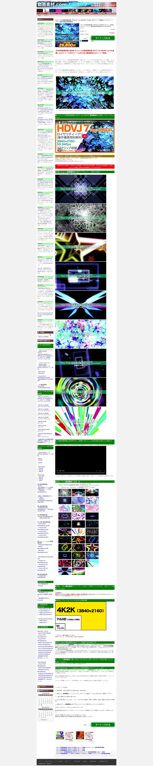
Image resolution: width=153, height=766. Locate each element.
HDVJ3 (41, 477)
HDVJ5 (41, 470)
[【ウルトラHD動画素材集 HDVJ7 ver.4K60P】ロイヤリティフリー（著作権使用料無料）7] (80, 377)
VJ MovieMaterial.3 (44, 610)
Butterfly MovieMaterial (44, 652)
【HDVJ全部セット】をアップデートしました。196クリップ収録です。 (45, 247)
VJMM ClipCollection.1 (45, 614)
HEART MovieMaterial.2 (45, 642)
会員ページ (72, 13)
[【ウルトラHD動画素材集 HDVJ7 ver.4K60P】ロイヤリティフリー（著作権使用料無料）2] (80, 232)
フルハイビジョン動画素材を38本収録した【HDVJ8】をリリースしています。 (45, 91)
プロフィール (79, 707)
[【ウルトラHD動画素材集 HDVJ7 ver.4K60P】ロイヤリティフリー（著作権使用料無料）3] (80, 261)
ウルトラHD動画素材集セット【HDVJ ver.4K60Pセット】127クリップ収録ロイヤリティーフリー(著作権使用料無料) (83, 753)
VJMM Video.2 (43, 620)
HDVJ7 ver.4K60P (43, 409)
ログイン (46, 15)
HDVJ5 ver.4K (42, 421)
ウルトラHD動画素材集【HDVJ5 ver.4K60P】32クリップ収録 (70, 750)
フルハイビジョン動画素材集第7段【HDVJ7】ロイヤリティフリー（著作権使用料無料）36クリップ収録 (80, 752)
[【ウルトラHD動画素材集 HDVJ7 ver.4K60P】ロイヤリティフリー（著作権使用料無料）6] (80, 348)
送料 (62, 716)
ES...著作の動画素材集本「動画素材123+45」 (45, 280)
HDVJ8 (40, 460)
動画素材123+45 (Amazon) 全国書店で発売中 (44, 594)
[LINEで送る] (92, 40)
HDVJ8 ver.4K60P (43, 405)
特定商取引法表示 (111, 13)
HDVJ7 (40, 463)
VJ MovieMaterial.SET (44, 387)
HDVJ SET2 (41, 371)
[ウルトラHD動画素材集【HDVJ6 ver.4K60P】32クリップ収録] (60, 738)
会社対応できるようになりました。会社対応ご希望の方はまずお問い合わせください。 (45, 182)
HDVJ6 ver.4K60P (43, 413)
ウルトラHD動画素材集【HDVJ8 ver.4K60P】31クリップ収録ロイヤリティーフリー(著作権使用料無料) (80, 747)
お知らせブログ (51, 13)
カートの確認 (61, 13)
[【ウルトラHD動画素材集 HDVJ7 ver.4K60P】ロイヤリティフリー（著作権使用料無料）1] (80, 203)
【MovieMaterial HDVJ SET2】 (45, 230)
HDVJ (40, 480)
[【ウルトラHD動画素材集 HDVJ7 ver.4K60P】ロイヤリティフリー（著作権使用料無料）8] (80, 406)
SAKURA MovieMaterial (45, 677)
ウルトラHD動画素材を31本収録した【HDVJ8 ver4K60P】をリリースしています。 (45, 78)
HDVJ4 (41, 471)
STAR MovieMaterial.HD (45, 544)
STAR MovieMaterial (44, 654)
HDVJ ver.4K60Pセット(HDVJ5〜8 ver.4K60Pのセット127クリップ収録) (45, 356)
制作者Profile (101, 13)
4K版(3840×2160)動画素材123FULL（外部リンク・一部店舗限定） (45, 441)
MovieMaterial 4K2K (44, 429)
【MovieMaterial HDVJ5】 (44, 288)
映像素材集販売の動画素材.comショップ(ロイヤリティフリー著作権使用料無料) (58, 1)
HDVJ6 (41, 468)
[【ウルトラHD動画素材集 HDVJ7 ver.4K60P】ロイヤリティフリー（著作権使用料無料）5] (80, 319)
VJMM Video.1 (43, 622)
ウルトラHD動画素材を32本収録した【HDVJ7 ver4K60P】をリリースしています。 (45, 157)
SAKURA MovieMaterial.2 (45, 675)
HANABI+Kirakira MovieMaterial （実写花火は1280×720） (45, 509)
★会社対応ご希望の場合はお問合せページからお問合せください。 (79, 156)
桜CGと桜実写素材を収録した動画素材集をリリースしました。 (45, 43)
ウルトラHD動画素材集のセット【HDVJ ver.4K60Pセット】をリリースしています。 (45, 65)
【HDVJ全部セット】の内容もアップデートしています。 (45, 98)
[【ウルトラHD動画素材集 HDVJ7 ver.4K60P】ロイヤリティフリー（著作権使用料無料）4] (80, 290)
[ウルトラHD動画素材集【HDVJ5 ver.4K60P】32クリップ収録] (80, 738)
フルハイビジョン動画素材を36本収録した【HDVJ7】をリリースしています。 (45, 170)
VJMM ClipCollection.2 (45, 612)
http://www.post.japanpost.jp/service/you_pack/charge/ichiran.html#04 (45, 314)
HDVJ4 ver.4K (42, 425)
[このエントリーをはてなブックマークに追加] (81, 40)
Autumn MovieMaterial (44, 633)
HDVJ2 (41, 479)
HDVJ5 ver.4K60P (43, 417)
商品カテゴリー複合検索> (43, 336)
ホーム (41, 13)
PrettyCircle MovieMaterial (45, 673)
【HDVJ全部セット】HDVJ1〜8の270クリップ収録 (45, 367)
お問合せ (91, 13)
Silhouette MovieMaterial (45, 650)
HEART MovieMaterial (44, 667)
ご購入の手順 (81, 13)
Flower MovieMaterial (44, 644)
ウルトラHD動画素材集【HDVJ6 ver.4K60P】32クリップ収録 (70, 749)
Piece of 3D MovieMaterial (45, 648)
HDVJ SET (41, 373)
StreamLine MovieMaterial (45, 646)
